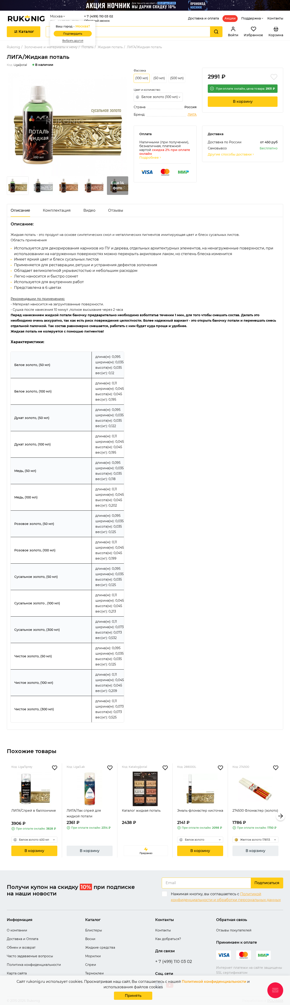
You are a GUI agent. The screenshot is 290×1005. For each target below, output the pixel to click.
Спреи (90, 965)
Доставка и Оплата (22, 939)
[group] (67, 124)
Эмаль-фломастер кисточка (200, 811)
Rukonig (13, 47)
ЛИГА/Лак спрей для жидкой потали (84, 813)
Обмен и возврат (21, 947)
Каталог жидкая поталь (141, 811)
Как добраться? (168, 939)
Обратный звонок (97, 20)
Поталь (88, 47)
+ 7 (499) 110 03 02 (98, 16)
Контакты (275, 18)
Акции (230, 18)
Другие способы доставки (230, 154)
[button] (9, 816)
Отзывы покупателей (233, 930)
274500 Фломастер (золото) (255, 811)
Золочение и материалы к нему (50, 47)
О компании (17, 930)
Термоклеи (94, 973)
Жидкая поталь (110, 47)
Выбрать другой (72, 40)
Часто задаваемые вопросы (30, 956)
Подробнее (149, 158)
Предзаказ (146, 853)
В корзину (243, 101)
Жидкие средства (100, 947)
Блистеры (93, 930)
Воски (90, 939)
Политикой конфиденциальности (214, 981)
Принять (133, 995)
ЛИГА (192, 115)
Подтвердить (72, 33)
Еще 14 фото (117, 185)
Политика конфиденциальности (34, 965)
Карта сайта (17, 973)
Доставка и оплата (203, 18)
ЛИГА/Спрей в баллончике (33, 811)
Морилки (93, 956)
